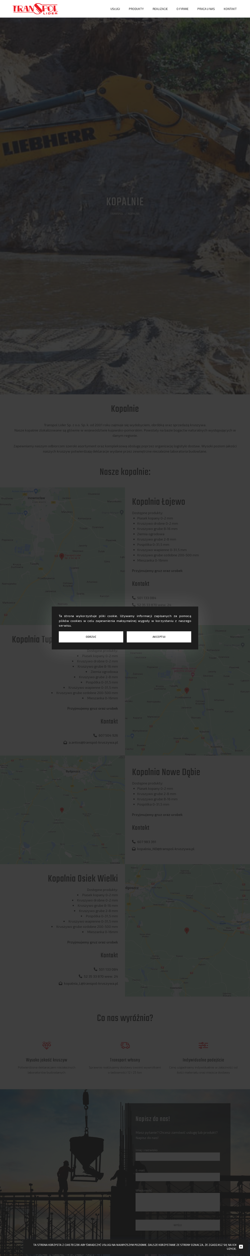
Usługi (115, 9)
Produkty (136, 9)
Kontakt (230, 9)
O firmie (182, 9)
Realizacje (160, 9)
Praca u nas (206, 9)
